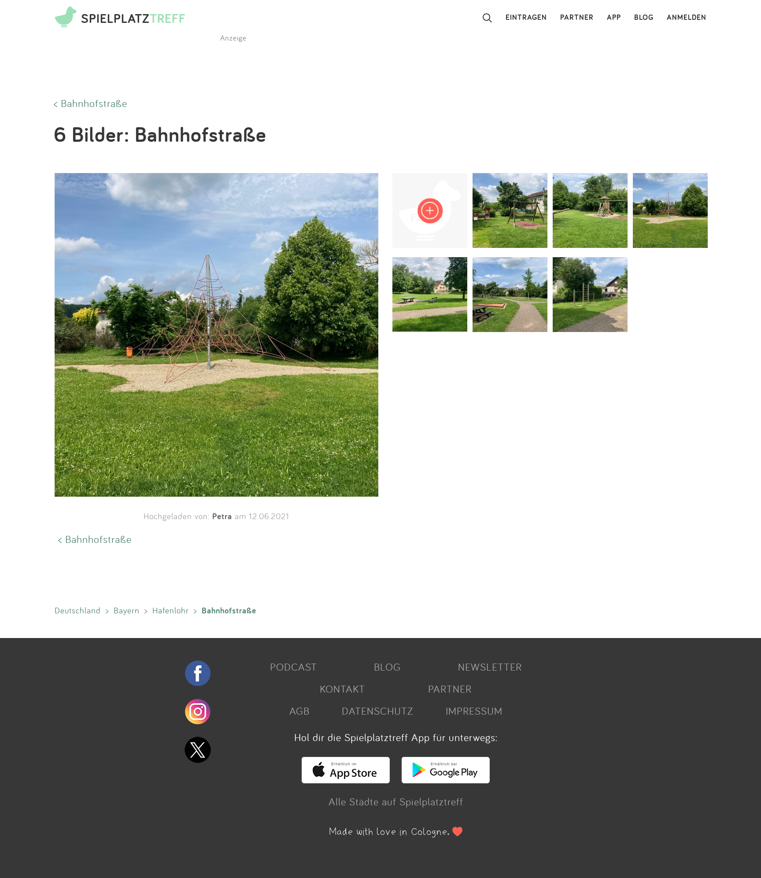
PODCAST (293, 666)
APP (614, 17)
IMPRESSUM (474, 710)
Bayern (127, 610)
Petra (222, 516)
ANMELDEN (686, 17)
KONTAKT (342, 688)
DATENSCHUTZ (377, 710)
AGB (299, 710)
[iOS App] (345, 779)
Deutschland (78, 610)
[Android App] (445, 779)
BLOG (644, 17)
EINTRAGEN (526, 17)
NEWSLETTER (490, 666)
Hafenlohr (170, 610)
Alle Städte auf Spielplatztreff (396, 801)
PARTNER (577, 17)
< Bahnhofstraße (90, 103)
